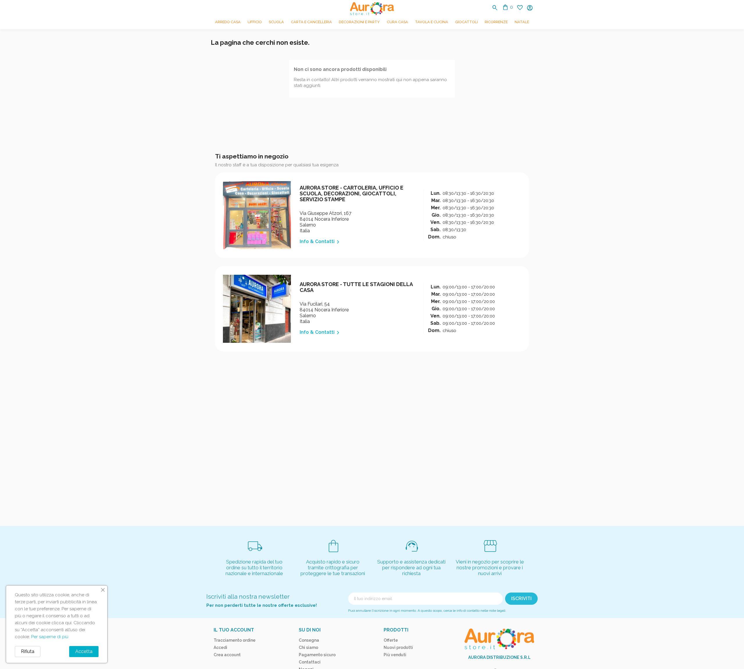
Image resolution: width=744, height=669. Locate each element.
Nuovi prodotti (398, 647)
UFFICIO (255, 22)
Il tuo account (234, 630)
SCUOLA (276, 22)
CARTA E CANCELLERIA (311, 22)
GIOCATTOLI (466, 22)
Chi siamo (308, 647)
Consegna (309, 640)
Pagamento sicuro (317, 654)
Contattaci (310, 662)
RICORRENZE (496, 22)
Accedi (220, 647)
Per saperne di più (49, 636)
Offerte (391, 640)
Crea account (227, 654)
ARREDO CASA (228, 22)
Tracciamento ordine (234, 640)
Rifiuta (27, 651)
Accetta (83, 651)
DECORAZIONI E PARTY (359, 22)
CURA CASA (397, 22)
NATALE (522, 22)
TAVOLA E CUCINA (431, 22)
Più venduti (395, 654)
